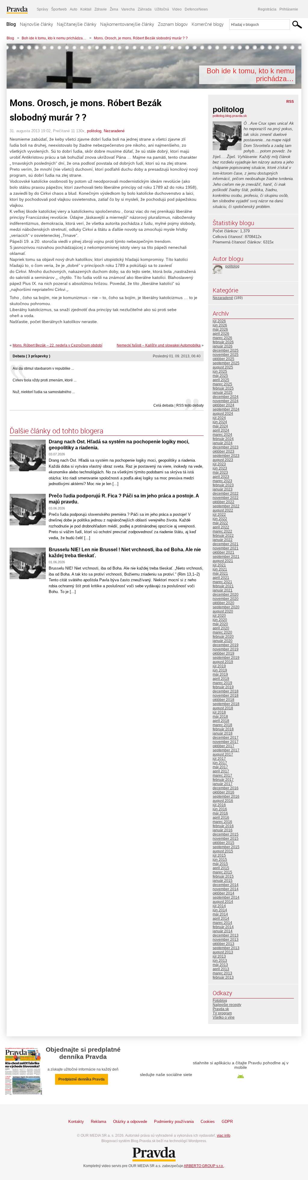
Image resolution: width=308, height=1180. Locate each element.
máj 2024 (220, 426)
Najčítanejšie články (76, 24)
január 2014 (223, 931)
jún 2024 (220, 422)
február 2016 (223, 826)
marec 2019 (222, 683)
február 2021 (223, 586)
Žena (114, 9)
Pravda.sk (221, 1009)
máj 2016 (220, 813)
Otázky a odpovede (130, 1121)
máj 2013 (220, 965)
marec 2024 (222, 435)
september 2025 (226, 363)
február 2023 (223, 485)
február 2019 (223, 687)
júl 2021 (219, 565)
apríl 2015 (221, 868)
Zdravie (100, 9)
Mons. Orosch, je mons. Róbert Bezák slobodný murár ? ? (141, 38)
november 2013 (226, 939)
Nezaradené (114, 131)
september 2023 (226, 456)
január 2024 (223, 443)
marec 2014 (222, 923)
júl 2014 (219, 906)
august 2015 (223, 851)
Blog (11, 24)
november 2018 (226, 695)
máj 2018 (220, 716)
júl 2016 (219, 805)
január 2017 (223, 784)
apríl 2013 (221, 969)
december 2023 (226, 447)
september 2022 (226, 506)
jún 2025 (220, 371)
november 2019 (226, 649)
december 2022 (226, 493)
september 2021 (226, 557)
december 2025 (226, 350)
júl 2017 (219, 759)
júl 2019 (219, 666)
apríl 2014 (221, 918)
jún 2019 (220, 670)
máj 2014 (220, 914)
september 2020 (226, 607)
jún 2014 (220, 910)
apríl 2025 (221, 380)
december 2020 (226, 594)
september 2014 (226, 897)
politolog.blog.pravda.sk (230, 116)
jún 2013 (220, 960)
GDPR (227, 1121)
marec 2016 (222, 822)
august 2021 (223, 561)
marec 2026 (222, 338)
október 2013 (223, 944)
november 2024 (226, 401)
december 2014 (226, 885)
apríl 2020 (221, 628)
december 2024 (226, 397)
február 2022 (223, 535)
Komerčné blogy (207, 24)
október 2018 (223, 700)
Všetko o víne (224, 1017)
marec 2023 (222, 481)
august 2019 (223, 662)
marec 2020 (222, 632)
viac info (223, 1135)
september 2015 (226, 847)
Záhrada (145, 9)
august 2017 (223, 754)
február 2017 (223, 780)
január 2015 (223, 881)
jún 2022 (220, 519)
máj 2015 (220, 864)
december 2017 (226, 737)
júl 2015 (219, 855)
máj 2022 (220, 523)
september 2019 (226, 658)
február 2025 (223, 388)
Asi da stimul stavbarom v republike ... (43, 368)
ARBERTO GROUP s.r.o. (204, 1166)
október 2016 (223, 792)
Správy (42, 9)
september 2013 (226, 948)
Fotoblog (220, 1000)
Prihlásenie (288, 9)
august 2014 (223, 902)
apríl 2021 (221, 578)
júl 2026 (219, 321)
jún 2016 (220, 809)
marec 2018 (222, 725)
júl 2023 (219, 464)
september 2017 (226, 750)
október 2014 (223, 893)
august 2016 (223, 801)
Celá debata (163, 405)
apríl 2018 (221, 721)
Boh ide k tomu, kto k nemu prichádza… (54, 38)
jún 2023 (220, 468)
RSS (290, 101)
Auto (73, 9)
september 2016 (226, 796)
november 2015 (226, 838)
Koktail (85, 9)
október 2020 (223, 603)
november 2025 (226, 355)
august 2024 (223, 413)
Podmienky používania (174, 1121)
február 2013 (223, 977)
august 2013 (223, 952)
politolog (94, 131)
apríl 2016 (221, 817)
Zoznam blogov (173, 24)
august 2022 (223, 510)
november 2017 (226, 742)
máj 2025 (220, 376)
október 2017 (223, 746)
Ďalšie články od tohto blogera (56, 431)
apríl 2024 (221, 430)
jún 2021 (220, 569)
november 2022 (226, 498)
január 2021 (223, 590)
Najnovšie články (36, 24)
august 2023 (223, 460)
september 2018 (226, 704)
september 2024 (226, 409)
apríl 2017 (221, 771)
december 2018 (226, 691)
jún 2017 (220, 763)
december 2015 (226, 834)
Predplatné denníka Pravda (81, 1079)
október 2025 (223, 359)
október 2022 (223, 502)
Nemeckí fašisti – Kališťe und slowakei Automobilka (159, 345)
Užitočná (162, 9)
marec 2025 (222, 384)
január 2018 (223, 733)
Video (177, 9)
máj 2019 (220, 674)
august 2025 (223, 367)
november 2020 (226, 599)
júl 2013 (219, 956)
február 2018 (223, 729)
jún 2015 (220, 859)
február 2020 (223, 636)
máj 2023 (220, 472)
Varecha (128, 9)
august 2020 (223, 611)
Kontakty (76, 1121)
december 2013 (226, 935)
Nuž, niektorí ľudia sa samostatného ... (44, 392)
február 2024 (223, 439)
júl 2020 (219, 615)
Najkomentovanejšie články (127, 24)
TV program (222, 1013)
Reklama (98, 1121)
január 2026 (223, 346)
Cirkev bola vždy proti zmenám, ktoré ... (44, 380)
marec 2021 (222, 582)
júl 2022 (219, 514)
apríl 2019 (221, 679)
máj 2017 (220, 767)
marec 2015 (222, 872)
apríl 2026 (221, 334)
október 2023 (223, 451)
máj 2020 (220, 624)
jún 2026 (220, 325)
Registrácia (267, 9)
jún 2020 (220, 620)
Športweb (59, 9)
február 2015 (223, 876)
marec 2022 (222, 531)
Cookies (208, 1121)
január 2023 (223, 489)
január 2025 (223, 392)
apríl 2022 (221, 527)
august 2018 (223, 708)
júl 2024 (219, 418)
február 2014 (223, 927)
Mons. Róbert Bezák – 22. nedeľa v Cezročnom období (57, 345)
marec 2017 (222, 775)
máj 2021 (220, 573)
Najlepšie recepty (227, 1005)
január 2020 (223, 641)
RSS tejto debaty (190, 405)
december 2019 (226, 645)
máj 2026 (220, 329)
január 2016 (223, 830)
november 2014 (226, 889)
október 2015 (223, 843)
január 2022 (223, 540)
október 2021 (223, 552)
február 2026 (223, 342)
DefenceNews (196, 9)
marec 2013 (222, 973)
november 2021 (226, 548)
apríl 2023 (221, 477)
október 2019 (223, 653)
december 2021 (226, 544)
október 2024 (223, 405)
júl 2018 (219, 712)
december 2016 (226, 788)
